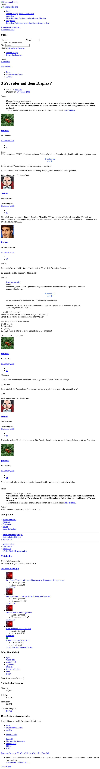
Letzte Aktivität (39, 18)
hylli (8, 657)
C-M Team (7, 546)
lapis (8, 671)
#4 (7, 370)
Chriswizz (10, 660)
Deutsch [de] (11, 734)
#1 (7, 147)
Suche (5, 526)
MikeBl (9, 667)
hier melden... (70, 110)
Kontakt (9, 739)
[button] (3, 4)
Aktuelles (10, 16)
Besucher (10, 23)
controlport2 (11, 662)
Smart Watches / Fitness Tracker (19, 647)
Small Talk (10, 587)
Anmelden (5, 62)
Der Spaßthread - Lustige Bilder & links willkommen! (28, 596)
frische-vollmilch (13, 669)
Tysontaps (10, 664)
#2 (7, 213)
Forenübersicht (9, 519)
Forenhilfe (7, 549)
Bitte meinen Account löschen (18, 628)
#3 (7, 259)
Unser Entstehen (9, 529)
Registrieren (6, 66)
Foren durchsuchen (26, 13)
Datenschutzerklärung (12, 537)
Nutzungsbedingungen (13, 535)
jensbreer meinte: (13, 282)
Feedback (10, 635)
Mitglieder (10, 20)
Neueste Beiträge (10, 568)
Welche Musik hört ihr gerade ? (19, 612)
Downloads (7, 524)
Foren (8, 11)
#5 (7, 436)
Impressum (7, 539)
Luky (8, 674)
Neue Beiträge (12, 13)
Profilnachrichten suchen (39, 23)
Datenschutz (11, 743)
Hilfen (8, 746)
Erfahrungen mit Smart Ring (18, 640)
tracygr (9, 711)
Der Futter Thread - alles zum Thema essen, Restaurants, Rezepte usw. (35, 580)
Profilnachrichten (26, 18)
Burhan (4, 242)
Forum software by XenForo (25, 753)
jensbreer (18, 89)
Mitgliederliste (8, 544)
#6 (7, 477)
